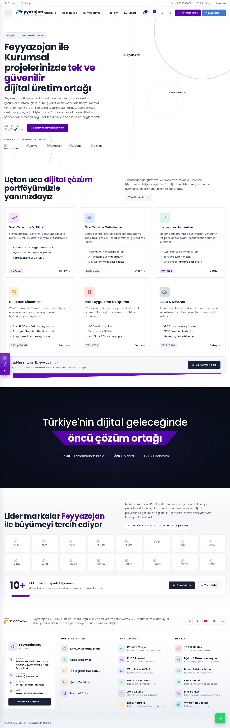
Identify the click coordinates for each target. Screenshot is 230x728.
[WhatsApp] (222, 621)
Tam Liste (210, 585)
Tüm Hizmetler (136, 197)
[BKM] (45, 543)
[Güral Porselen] (129, 543)
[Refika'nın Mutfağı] (101, 562)
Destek (12, 3)
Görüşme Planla (206, 365)
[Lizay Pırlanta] (17, 562)
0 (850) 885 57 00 (27, 676)
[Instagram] (189, 621)
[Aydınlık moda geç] (170, 13)
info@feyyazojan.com (213, 3)
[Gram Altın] (101, 543)
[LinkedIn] (214, 621)
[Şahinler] (129, 562)
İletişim (113, 13)
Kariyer (29, 3)
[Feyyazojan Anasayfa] (29, 12)
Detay (63, 270)
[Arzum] (17, 543)
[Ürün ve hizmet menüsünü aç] (8, 13)
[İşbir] (185, 543)
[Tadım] (157, 562)
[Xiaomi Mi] (213, 562)
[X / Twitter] (197, 621)
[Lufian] (45, 562)
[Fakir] (73, 543)
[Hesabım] (161, 13)
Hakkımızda (69, 13)
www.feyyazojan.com (29, 693)
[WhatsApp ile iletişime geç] (220, 718)
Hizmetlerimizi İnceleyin (49, 127)
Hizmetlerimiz (91, 13)
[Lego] (213, 543)
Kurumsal (130, 13)
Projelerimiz (183, 585)
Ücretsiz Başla (189, 12)
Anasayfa (49, 13)
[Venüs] (185, 562)
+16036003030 (183, 3)
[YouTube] (205, 621)
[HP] (157, 543)
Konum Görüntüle (28, 701)
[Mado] (73, 562)
